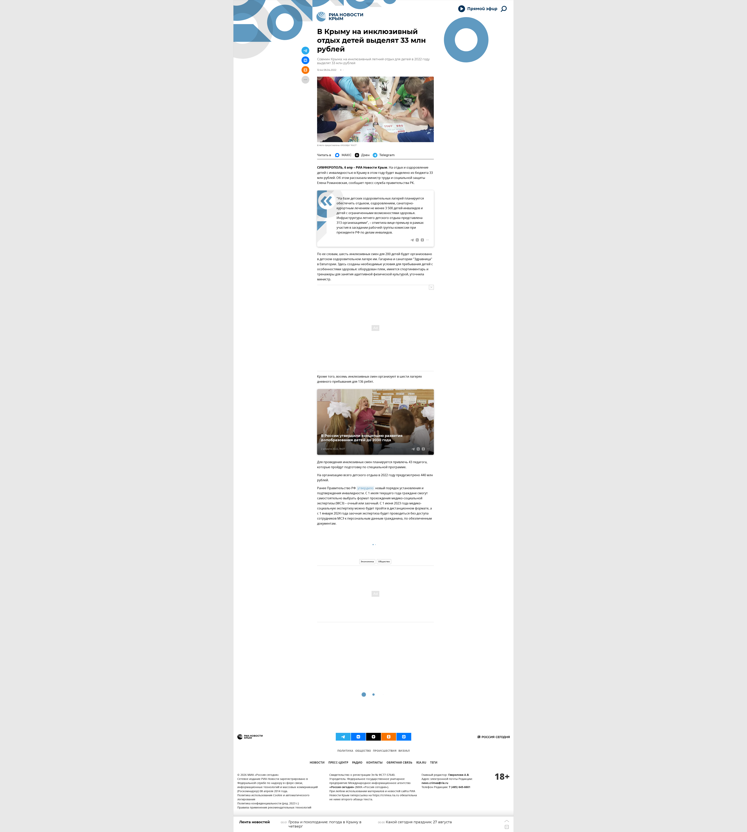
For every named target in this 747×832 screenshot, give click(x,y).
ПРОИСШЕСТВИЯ (384, 751)
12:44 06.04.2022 (326, 69)
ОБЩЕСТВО (363, 751)
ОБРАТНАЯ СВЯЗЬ (399, 763)
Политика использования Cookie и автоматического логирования (273, 797)
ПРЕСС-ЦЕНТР (338, 763)
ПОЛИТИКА (345, 751)
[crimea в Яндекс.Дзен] (373, 737)
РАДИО (357, 763)
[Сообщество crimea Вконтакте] (358, 737)
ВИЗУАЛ (404, 751)
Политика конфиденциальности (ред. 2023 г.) (268, 803)
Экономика (367, 561)
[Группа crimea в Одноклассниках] (388, 737)
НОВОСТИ (317, 763)
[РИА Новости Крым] (340, 16)
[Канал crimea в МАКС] (403, 737)
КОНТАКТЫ (374, 763)
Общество (384, 561)
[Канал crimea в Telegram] (343, 737)
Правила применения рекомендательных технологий (274, 808)
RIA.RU (421, 763)
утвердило (366, 488)
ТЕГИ (433, 763)
